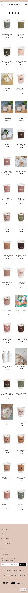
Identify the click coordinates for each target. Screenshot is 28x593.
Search (8, 572)
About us (21, 570)
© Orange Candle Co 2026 (11, 570)
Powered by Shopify (9, 578)
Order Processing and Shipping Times (14, 575)
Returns (20, 572)
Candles (3, 541)
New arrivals (5, 538)
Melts (2, 546)
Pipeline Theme (20, 578)
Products (13, 572)
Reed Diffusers (5, 543)
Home (2, 533)
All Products (5, 535)
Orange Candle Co (14, 4)
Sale (2, 548)
